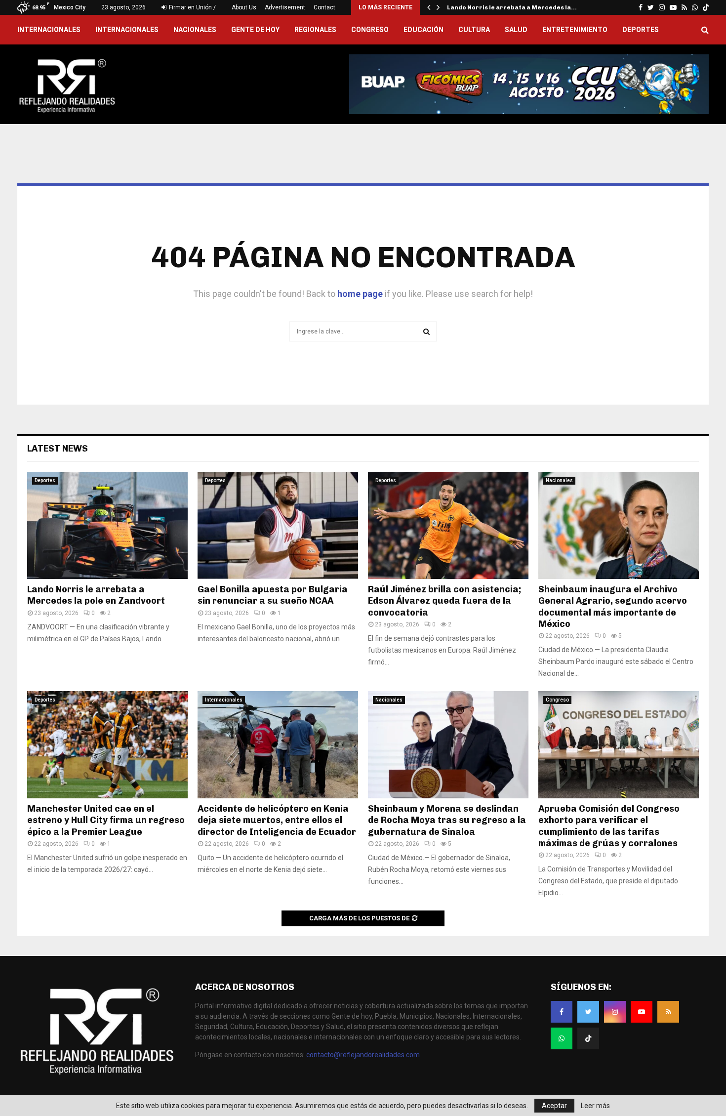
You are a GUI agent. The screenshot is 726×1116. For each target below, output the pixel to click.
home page (360, 294)
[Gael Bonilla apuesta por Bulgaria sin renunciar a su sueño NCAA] (278, 525)
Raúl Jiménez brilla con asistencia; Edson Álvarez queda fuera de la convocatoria (444, 601)
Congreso (370, 30)
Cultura (474, 30)
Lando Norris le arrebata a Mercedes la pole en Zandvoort (96, 595)
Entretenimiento (574, 30)
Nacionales (194, 30)
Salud (516, 30)
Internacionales (127, 30)
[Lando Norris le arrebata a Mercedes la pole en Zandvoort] (107, 525)
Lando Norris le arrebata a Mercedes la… (512, 7)
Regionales (315, 30)
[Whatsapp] (561, 1038)
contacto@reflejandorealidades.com (363, 1055)
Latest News (57, 448)
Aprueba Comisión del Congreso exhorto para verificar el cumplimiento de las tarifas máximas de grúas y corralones (609, 826)
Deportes (640, 30)
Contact (324, 7)
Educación (423, 30)
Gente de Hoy (255, 30)
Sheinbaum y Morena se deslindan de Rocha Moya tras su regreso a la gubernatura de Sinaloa (447, 820)
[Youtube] (641, 1012)
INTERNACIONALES (49, 30)
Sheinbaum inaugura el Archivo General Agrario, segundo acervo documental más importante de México (612, 606)
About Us (244, 7)
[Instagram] (615, 1012)
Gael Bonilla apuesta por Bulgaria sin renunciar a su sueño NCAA (273, 595)
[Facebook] (561, 1012)
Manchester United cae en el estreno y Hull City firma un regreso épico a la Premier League (106, 820)
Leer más (595, 1105)
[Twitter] (588, 1012)
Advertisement (285, 7)
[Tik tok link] (706, 7)
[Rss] (668, 1012)
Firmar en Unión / (191, 7)
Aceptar (554, 1106)
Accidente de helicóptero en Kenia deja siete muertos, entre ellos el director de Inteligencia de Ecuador (277, 820)
